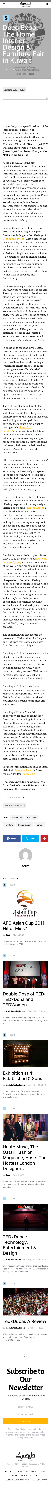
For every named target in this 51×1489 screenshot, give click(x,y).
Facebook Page (23, 770)
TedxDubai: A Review (24, 1321)
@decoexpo (28, 773)
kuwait (39, 825)
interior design (24, 825)
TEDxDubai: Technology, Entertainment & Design (19, 1245)
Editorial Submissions (17, 1480)
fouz (8, 69)
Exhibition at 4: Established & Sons (22, 1075)
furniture (9, 825)
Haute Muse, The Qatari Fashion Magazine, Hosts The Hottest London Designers (25, 1157)
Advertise (23, 1471)
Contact (34, 1475)
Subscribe (25, 1421)
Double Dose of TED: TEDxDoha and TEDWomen (24, 999)
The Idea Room (35, 507)
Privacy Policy (19, 1475)
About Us (9, 1471)
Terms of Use (38, 1471)
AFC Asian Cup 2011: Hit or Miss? (24, 925)
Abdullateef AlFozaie (15, 1011)
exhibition (31, 817)
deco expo (17, 817)
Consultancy (40, 1480)
